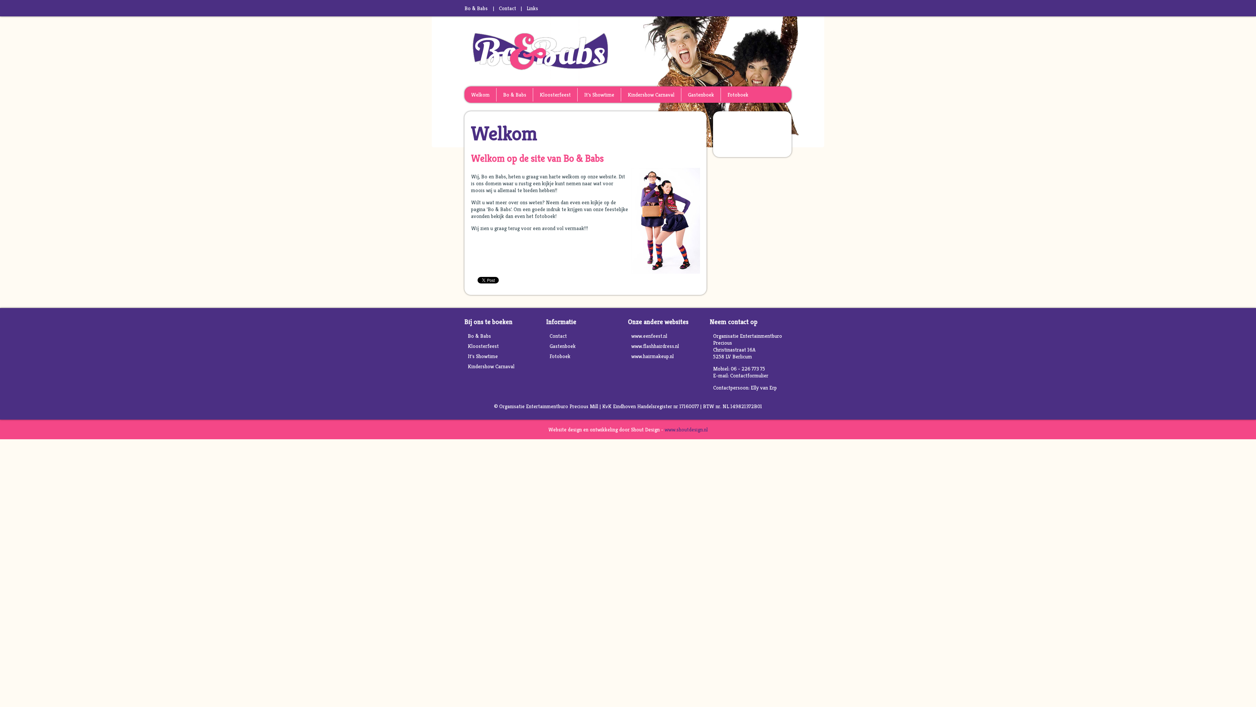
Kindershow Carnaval (651, 94)
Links (532, 8)
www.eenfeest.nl (649, 336)
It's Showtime (599, 94)
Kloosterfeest (555, 94)
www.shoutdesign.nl (686, 429)
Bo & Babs (514, 94)
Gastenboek (701, 94)
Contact (507, 8)
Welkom (480, 94)
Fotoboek (737, 94)
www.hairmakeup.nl (652, 356)
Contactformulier (749, 375)
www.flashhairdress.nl (655, 346)
